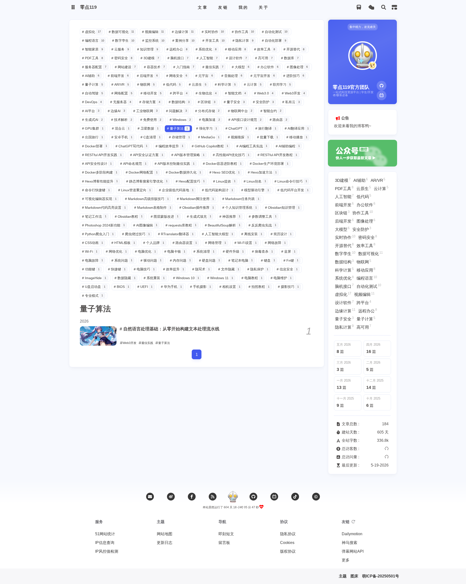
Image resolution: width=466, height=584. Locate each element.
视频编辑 (153, 32)
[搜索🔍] (383, 7)
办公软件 (268, 67)
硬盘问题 (209, 260)
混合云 (120, 128)
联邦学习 (280, 84)
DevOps (92, 102)
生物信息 (206, 93)
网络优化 (116, 251)
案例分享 (183, 40)
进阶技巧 (293, 76)
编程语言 (93, 40)
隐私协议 (288, 534)
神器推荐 (229, 216)
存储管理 (179, 137)
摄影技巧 (288, 287)
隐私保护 (257, 269)
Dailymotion (352, 534)
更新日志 (164, 543)
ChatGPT (236, 128)
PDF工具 (92, 58)
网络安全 (176, 76)
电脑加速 (209, 120)
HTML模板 (123, 243)
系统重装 (154, 278)
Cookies (287, 543)
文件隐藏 (228, 269)
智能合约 (270, 111)
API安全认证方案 (146, 155)
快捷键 (116, 269)
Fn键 (290, 260)
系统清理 (203, 251)
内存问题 (180, 260)
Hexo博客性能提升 (100, 181)
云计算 (252, 84)
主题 (343, 576)
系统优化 (206, 49)
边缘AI (116, 111)
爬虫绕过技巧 (136, 234)
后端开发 (147, 76)
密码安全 (121, 58)
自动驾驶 (92, 93)
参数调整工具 (262, 216)
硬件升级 (233, 251)
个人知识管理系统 (239, 207)
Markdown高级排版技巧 (147, 199)
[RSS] (212, 497)
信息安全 (287, 269)
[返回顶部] (233, 497)
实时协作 (213, 32)
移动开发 (151, 93)
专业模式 (92, 296)
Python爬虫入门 (98, 234)
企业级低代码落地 (176, 190)
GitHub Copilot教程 (210, 146)
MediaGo (208, 137)
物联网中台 (240, 111)
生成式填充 (199, 216)
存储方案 (149, 102)
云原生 (197, 84)
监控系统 (153, 40)
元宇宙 (204, 76)
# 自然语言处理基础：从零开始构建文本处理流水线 (169, 328)
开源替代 (293, 49)
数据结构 (179, 102)
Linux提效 (224, 181)
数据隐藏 (125, 278)
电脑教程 (251, 278)
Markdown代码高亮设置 (104, 207)
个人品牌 (153, 243)
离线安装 (251, 234)
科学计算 (225, 84)
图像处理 (297, 67)
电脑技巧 (144, 269)
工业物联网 (145, 111)
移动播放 (296, 137)
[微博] (171, 497)
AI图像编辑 (145, 225)
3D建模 (150, 58)
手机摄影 (200, 287)
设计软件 (236, 58)
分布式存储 (207, 111)
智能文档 (235, 93)
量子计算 (92, 84)
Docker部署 (94, 146)
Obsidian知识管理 (282, 207)
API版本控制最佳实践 (174, 164)
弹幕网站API (353, 551)
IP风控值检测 (106, 551)
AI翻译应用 (297, 128)
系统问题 (121, 260)
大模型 (240, 67)
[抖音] (295, 497)
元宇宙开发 (262, 76)
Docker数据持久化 (183, 172)
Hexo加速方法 (262, 172)
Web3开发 (293, 93)
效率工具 (264, 49)
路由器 (278, 120)
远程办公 (176, 49)
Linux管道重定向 (134, 190)
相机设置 (229, 287)
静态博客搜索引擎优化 (146, 181)
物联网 (146, 84)
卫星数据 (148, 128)
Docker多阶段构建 (99, 172)
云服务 (120, 49)
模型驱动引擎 (255, 190)
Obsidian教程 (128, 216)
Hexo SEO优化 (224, 172)
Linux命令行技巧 (291, 181)
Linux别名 (255, 181)
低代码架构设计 (217, 190)
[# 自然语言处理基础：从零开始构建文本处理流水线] (98, 336)
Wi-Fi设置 (245, 243)
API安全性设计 (97, 164)
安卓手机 (121, 137)
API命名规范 (133, 164)
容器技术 (154, 67)
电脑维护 (281, 278)
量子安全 (234, 102)
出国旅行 (92, 137)
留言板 (224, 543)
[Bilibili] (274, 497)
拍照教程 (259, 287)
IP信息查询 (104, 543)
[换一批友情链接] (353, 522)
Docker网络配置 (142, 172)
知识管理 (147, 49)
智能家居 (92, 49)
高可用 (264, 58)
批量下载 (267, 137)
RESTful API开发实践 (102, 155)
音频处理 (231, 76)
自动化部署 (274, 40)
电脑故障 (92, 260)
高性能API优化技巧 (231, 155)
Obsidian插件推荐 (196, 207)
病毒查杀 (262, 251)
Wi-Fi (89, 251)
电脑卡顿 (174, 251)
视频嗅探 (238, 137)
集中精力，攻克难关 (363, 27)
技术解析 (121, 120)
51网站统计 (105, 534)
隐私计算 (243, 40)
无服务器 (120, 102)
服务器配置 (94, 67)
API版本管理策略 (187, 155)
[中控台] (394, 7)
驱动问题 (151, 260)
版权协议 (288, 551)
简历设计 (281, 234)
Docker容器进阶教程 (222, 164)
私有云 (291, 102)
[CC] (316, 497)
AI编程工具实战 (251, 146)
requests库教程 (181, 225)
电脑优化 (145, 251)
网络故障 (275, 243)
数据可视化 (121, 32)
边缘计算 (183, 32)
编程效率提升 (169, 146)
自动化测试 (274, 32)
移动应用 (235, 49)
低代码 (172, 84)
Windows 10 (186, 278)
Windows (180, 120)
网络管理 (215, 243)
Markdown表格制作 (152, 207)
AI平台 (90, 111)
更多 (346, 560)
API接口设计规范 (244, 120)
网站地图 (164, 534)
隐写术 (201, 269)
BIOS (121, 287)
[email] (150, 497)
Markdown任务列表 (240, 199)
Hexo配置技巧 (190, 181)
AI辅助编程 (288, 146)
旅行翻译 (265, 128)
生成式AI (92, 120)
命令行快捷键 (96, 190)
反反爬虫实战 (262, 225)
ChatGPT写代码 (131, 146)
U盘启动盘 (93, 287)
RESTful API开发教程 (277, 155)
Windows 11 (220, 278)
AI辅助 (90, 76)
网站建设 (125, 67)
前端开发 (118, 76)
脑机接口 (177, 58)
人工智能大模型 (217, 234)
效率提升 (173, 269)
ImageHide (94, 278)
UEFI (144, 287)
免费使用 (150, 120)
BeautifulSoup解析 (222, 225)
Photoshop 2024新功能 (103, 225)
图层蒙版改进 (164, 216)
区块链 (206, 102)
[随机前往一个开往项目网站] (359, 7)
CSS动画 (92, 243)
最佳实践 (212, 67)
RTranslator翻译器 (175, 234)
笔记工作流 (94, 216)
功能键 (91, 269)
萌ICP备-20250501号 (380, 576)
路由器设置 (185, 243)
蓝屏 (288, 251)
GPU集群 (92, 128)
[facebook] (192, 497)
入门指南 (183, 67)
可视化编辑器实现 (99, 199)
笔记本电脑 (240, 260)
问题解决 (176, 111)
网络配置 (121, 93)
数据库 (290, 58)
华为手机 (171, 287)
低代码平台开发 (292, 190)
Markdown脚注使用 (195, 199)
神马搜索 (349, 543)
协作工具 (243, 32)
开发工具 (213, 40)
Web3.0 (263, 93)
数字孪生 (123, 40)
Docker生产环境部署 (269, 164)
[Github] (381, 86)
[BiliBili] (381, 95)
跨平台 (178, 93)
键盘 (268, 260)
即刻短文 (226, 534)
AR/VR (120, 84)
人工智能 (207, 58)
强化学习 (206, 128)
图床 (354, 576)
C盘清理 (150, 137)
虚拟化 (91, 32)
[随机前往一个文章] (371, 7)
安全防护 (263, 102)
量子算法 (177, 128)
